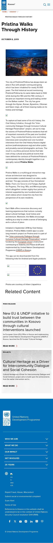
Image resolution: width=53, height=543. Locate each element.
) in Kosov (26, 250)
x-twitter (15, 521)
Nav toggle (48, 4)
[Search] (11, 480)
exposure (42, 521)
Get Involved (12, 458)
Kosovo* (11, 4)
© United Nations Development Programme (21, 531)
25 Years (10, 464)
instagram (26, 521)
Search (44, 4)
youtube (20, 521)
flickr (36, 521)
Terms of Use (10, 504)
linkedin (31, 521)
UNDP (19, 250)
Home (4, 12)
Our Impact (11, 451)
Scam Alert (9, 500)
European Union (25, 241)
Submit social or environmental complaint (23, 496)
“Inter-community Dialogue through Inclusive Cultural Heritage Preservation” (23, 237)
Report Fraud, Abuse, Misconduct (19, 492)
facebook (9, 521)
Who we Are (11, 438)
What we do (11, 445)
